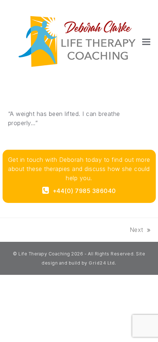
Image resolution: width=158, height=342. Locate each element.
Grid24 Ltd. (102, 263)
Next (137, 230)
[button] (146, 42)
